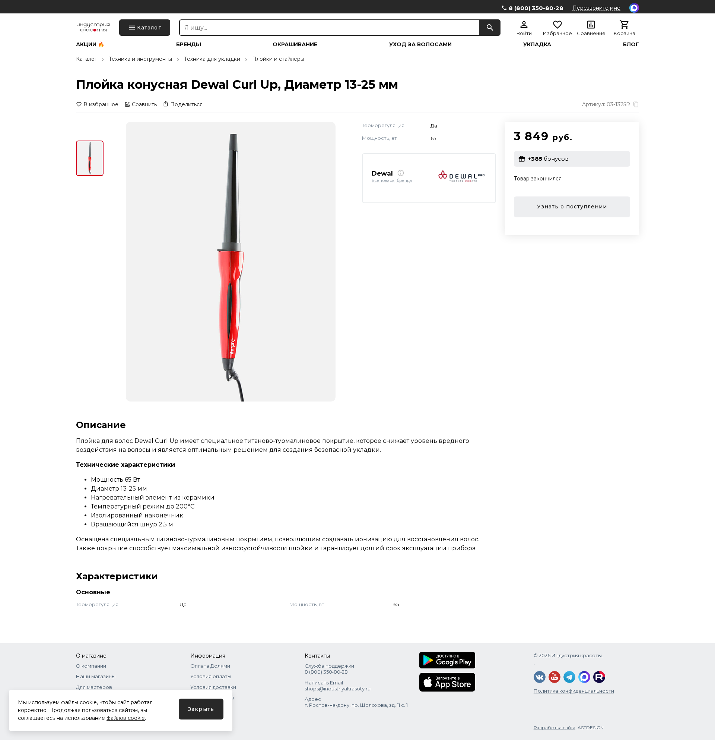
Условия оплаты (210, 676)
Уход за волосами (420, 44)
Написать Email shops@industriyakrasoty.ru (338, 686)
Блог (631, 44)
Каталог (86, 59)
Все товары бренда (392, 180)
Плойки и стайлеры (278, 59)
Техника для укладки (212, 59)
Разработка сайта (554, 727)
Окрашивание (295, 44)
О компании (91, 666)
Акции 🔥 (90, 44)
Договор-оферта (212, 697)
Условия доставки (213, 687)
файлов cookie (126, 718)
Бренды (188, 44)
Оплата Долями (210, 666)
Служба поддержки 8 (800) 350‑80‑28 (329, 669)
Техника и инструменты (140, 59)
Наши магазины (95, 676)
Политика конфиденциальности (574, 691)
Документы (204, 708)
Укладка (537, 44)
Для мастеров (94, 687)
